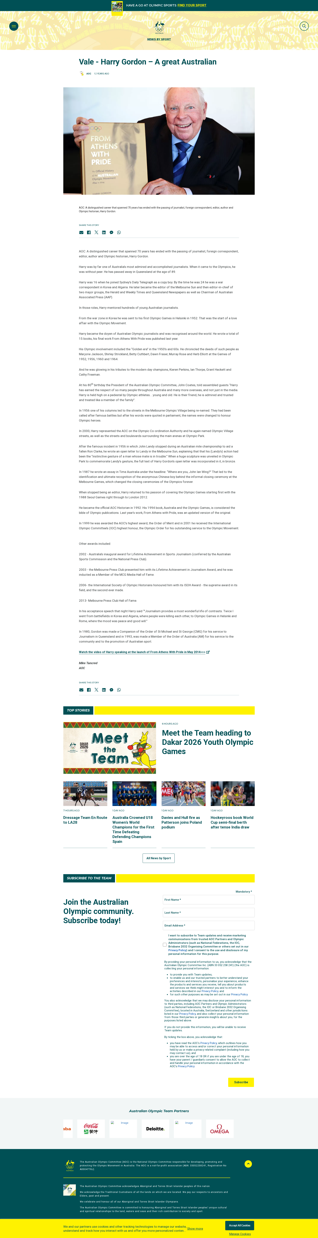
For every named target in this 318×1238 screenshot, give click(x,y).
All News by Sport (158, 858)
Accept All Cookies (239, 1225)
